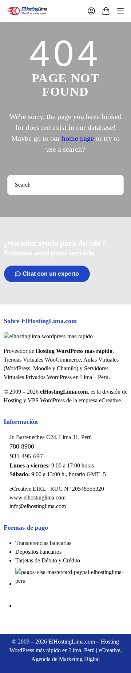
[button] (47, 274)
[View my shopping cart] (106, 12)
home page (78, 138)
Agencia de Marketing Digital (65, 659)
